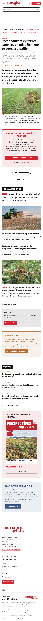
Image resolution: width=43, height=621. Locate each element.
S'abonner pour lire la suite (21, 157)
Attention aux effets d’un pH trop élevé (20, 234)
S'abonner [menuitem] (36, 3)
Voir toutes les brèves (10, 405)
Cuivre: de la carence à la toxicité (24, 194)
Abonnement (8, 582)
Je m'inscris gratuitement (16, 351)
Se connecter (27, 162)
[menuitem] (29, 3)
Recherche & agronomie (10, 566)
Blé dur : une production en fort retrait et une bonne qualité (21, 375)
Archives (5, 573)
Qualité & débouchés (9, 559)
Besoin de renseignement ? (11, 550)
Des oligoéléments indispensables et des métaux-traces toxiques (21, 289)
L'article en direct (13, 506)
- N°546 (14, 467)
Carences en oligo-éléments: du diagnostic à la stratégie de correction (20, 247)
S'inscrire (23, 323)
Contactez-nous (7, 577)
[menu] (3, 3)
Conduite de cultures (9, 556)
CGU (3, 590)
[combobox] (21, 9)
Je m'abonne (21, 471)
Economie (5, 563)
